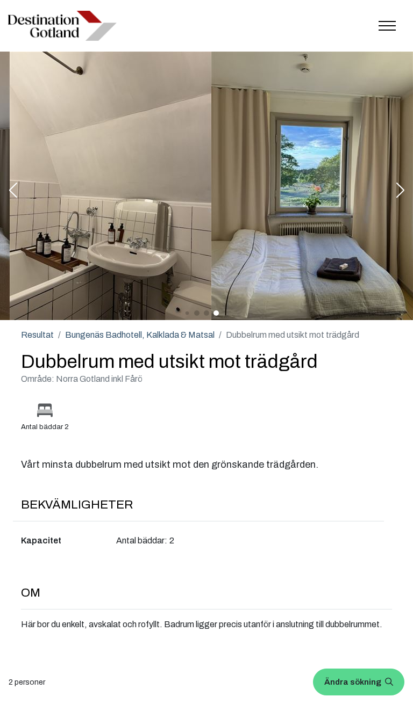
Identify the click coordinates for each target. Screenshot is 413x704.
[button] (13, 191)
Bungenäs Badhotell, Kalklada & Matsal (140, 334)
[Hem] (62, 25)
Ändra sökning (353, 682)
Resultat (37, 334)
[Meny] (387, 26)
